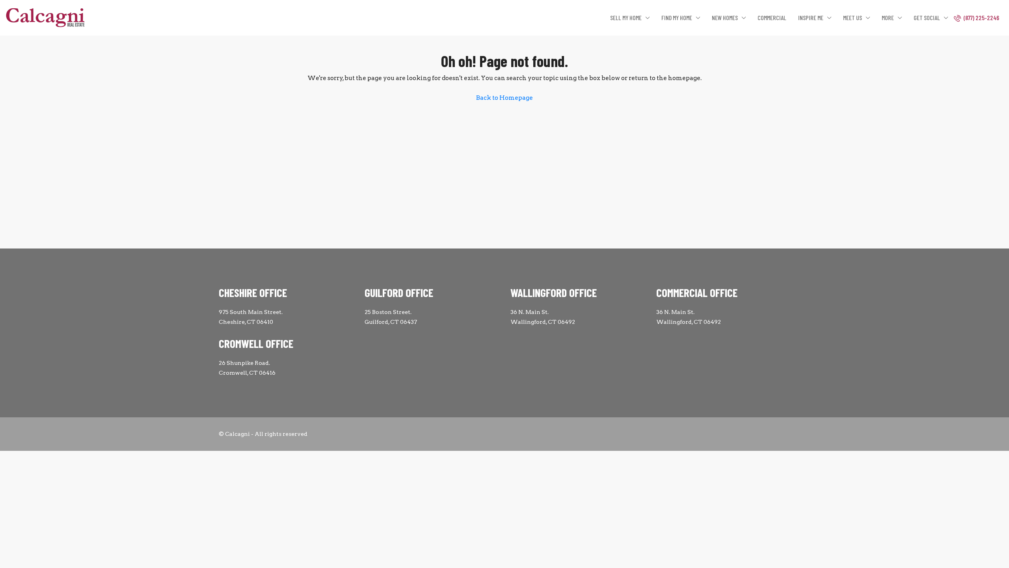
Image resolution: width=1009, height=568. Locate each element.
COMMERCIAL (772, 17)
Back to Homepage (504, 97)
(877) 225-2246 (980, 17)
